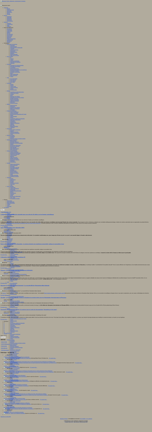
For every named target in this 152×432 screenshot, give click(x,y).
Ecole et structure (14, 369)
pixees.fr (4, 293)
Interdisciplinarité (13, 258)
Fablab (11, 319)
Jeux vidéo (12, 286)
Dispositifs (6, 231)
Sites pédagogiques (14, 353)
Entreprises (9, 241)
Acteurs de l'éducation (8, 232)
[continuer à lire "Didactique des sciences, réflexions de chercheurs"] (15, 376)
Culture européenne (14, 393)
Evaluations (12, 255)
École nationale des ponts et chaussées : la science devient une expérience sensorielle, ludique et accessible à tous (32, 244)
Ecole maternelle (10, 406)
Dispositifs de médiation (15, 266)
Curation (12, 298)
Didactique (9, 221)
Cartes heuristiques (14, 316)
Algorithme (12, 340)
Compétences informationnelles (17, 296)
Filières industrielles (11, 243)
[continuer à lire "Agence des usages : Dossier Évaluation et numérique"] (16, 385)
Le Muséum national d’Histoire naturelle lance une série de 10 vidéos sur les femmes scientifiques (27, 214)
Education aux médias (15, 301)
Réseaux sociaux (14, 307)
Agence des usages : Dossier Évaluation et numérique (15, 384)
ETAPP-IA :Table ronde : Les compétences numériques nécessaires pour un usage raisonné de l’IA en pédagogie (28, 370)
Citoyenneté (12, 392)
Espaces (12, 335)
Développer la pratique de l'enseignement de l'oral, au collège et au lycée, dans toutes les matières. (25, 393)
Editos (5, 260)
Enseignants (9, 239)
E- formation (12, 272)
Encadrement (10, 238)
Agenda (8, 218)
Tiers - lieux (12, 402)
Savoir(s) (6, 226)
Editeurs (9, 236)
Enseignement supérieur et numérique (18, 274)
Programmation (13, 294)
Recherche (9, 224)
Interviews (9, 215)
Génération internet (14, 373)
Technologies (10, 225)
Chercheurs (9, 234)
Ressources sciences (14, 350)
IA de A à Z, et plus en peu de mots (11, 366)
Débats (8, 213)
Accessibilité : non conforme (86, 418)
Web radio (12, 329)
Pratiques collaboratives (15, 324)
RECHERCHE (4, 348)
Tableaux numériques (14, 327)
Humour (12, 289)
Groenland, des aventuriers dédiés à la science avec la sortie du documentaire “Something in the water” (29, 309)
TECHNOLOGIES (5, 350)
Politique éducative (14, 336)
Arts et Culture (10, 261)
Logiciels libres (13, 359)
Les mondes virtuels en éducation (17, 323)
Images (11, 322)
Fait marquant (7, 217)
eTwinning (12, 332)
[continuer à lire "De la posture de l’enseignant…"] (11, 390)
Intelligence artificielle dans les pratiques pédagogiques (16, 380)
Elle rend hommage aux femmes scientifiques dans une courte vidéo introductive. (23, 223)
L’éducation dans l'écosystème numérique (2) (13, 257)
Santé (11, 378)
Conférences (10, 228)
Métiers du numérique (15, 313)
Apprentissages (13, 251)
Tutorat (11, 281)
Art (10, 262)
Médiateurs (9, 245)
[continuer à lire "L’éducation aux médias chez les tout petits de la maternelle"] (17, 358)
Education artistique (14, 346)
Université (9, 410)
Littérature (12, 267)
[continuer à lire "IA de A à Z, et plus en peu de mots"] (12, 367)
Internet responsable (14, 304)
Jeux (8, 282)
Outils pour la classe (14, 259)
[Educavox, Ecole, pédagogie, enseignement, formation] (13, 1)
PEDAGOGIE (4, 346)
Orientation (12, 314)
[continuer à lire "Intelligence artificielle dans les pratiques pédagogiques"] (16, 381)
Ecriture (11, 288)
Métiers (8, 308)
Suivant (5, 333)
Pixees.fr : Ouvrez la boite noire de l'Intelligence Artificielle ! (17, 270)
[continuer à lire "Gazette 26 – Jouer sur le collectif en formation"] (14, 413)
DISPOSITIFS (4, 344)
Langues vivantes (14, 292)
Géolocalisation (13, 320)
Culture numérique (14, 254)
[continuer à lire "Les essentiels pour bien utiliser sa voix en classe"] (15, 399)
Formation (9, 268)
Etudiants (9, 242)
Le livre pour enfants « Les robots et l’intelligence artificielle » (17, 403)
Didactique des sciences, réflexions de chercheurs (14, 375)
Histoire (11, 348)
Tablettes (12, 328)
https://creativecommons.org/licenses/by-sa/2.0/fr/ (54, 293)
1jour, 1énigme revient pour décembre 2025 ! (13, 227)
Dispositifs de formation (15, 271)
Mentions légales (64, 418)
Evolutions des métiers (15, 312)
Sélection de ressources (12, 344)
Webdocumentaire (14, 330)
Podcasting (12, 325)
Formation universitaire (15, 276)
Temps (11, 338)
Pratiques (9, 231)
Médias (8, 295)
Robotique (12, 365)
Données (12, 342)
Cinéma (12, 263)
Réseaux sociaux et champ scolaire (17, 343)
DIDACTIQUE (4, 342)
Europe (11, 383)
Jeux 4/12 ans (13, 284)
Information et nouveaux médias (17, 302)
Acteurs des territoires (14, 368)
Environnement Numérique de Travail (18, 318)
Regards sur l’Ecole (14, 377)
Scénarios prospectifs (14, 337)
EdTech (8, 237)
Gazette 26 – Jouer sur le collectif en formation (14, 412)
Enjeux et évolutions (14, 273)
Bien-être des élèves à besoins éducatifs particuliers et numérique (18, 407)
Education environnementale (16, 347)
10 (4, 332)
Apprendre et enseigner (12, 248)
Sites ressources (13, 279)
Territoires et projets (14, 387)
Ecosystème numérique (15, 334)
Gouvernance (13, 397)
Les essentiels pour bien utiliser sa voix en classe (14, 398)
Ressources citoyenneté (15, 349)
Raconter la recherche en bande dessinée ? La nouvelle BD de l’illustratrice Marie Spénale (25, 285)
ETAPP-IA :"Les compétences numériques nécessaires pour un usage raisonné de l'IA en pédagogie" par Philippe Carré (29, 361)
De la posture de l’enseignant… (10, 389)
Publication (12, 306)
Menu (2, 209)
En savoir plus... (4, 225)
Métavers (12, 360)
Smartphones (13, 326)
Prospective (9, 333)
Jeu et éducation (13, 283)
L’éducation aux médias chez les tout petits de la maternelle (16, 357)
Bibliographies (13, 345)
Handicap (12, 374)
